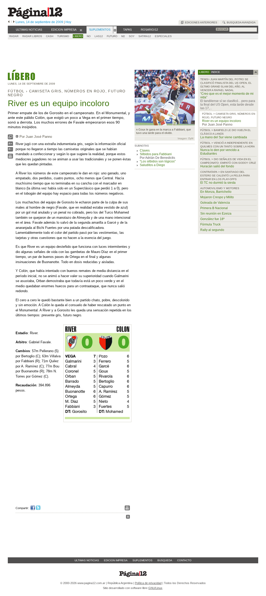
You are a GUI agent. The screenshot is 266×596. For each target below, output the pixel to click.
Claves (145, 150)
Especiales (163, 36)
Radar (13, 36)
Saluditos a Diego (152, 165)
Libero (78, 36)
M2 (123, 36)
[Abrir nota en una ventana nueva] (10, 138)
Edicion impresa (116, 560)
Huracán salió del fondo (217, 166)
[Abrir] (81, 29)
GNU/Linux (155, 588)
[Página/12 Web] (35, 18)
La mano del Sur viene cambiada (223, 137)
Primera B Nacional (214, 208)
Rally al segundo (212, 230)
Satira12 (144, 36)
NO (89, 36)
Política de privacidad (148, 583)
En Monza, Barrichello (215, 192)
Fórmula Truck (210, 224)
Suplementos (142, 560)
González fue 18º (212, 219)
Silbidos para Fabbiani (156, 154)
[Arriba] (128, 517)
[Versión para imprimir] (10, 157)
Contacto (184, 560)
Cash (49, 36)
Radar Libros (32, 36)
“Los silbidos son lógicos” (158, 161)
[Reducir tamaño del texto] (10, 150)
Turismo (63, 36)
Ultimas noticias (87, 560)
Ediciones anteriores (200, 22)
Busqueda (164, 560)
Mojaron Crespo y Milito (217, 197)
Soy (132, 36)
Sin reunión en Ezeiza (215, 213)
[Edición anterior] (9, 22)
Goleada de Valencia (215, 202)
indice (215, 72)
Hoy (68, 22)
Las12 (99, 36)
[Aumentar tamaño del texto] (10, 145)
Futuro (112, 36)
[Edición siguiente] (14, 22)
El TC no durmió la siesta (218, 182)
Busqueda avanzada (240, 22)
